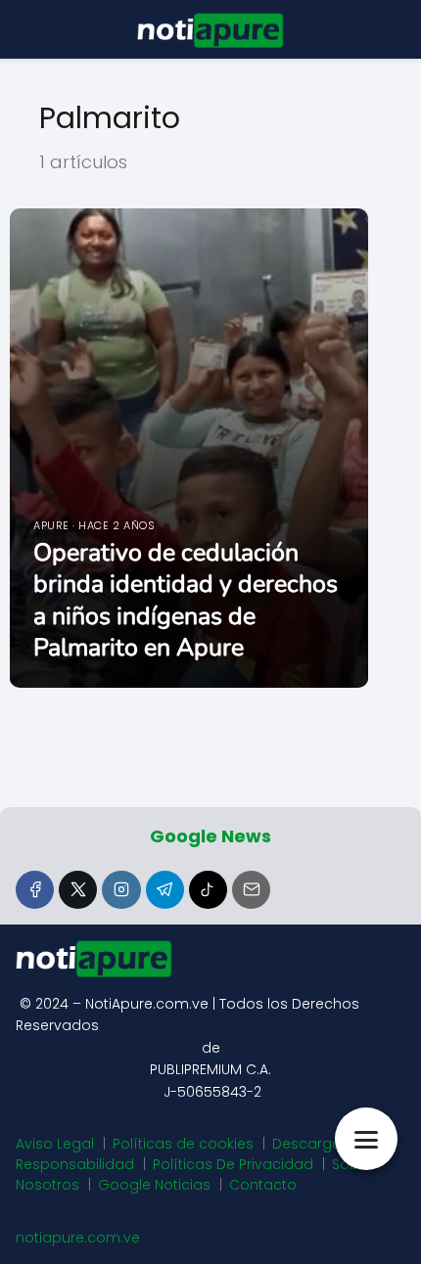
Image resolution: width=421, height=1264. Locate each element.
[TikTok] (208, 890)
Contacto (263, 1185)
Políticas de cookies (183, 1143)
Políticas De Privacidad (233, 1164)
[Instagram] (121, 890)
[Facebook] (35, 890)
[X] (78, 890)
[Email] (251, 890)
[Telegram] (165, 890)
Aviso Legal (55, 1143)
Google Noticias (154, 1185)
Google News (210, 836)
